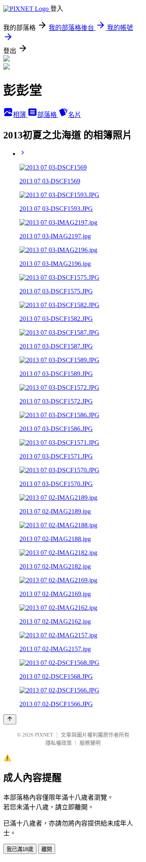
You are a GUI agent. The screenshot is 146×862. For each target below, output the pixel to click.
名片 (74, 114)
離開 (46, 849)
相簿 (20, 114)
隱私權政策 (58, 743)
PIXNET (44, 735)
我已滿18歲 (19, 849)
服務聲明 (90, 743)
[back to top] (9, 719)
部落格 (47, 114)
